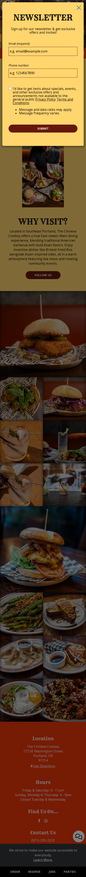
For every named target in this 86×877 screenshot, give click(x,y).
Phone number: (19, 65)
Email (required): (19, 44)
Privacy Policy (45, 99)
